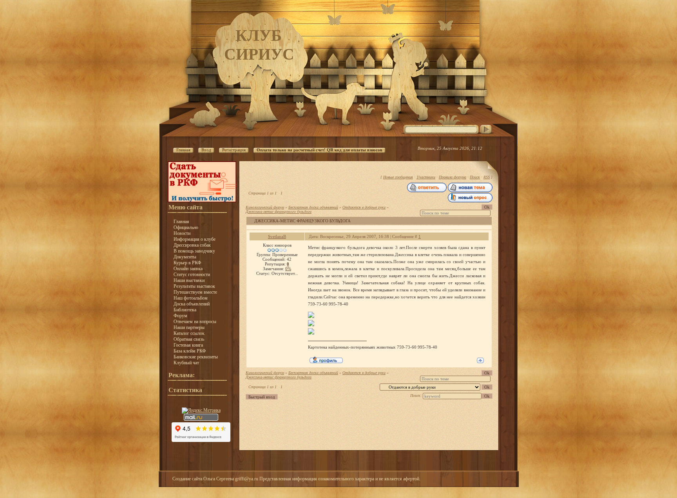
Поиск (475, 177)
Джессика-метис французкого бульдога (278, 211)
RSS (486, 177)
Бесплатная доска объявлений (313, 207)
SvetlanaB (277, 236)
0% (288, 268)
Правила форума (452, 177)
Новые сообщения (398, 177)
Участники (425, 177)
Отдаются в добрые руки (364, 207)
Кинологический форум (265, 207)
